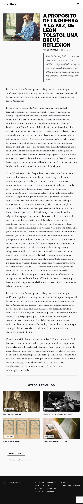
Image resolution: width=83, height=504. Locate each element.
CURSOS (38, 489)
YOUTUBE (51, 485)
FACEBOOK (51, 482)
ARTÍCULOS (39, 485)
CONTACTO (39, 492)
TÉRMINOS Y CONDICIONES (70, 485)
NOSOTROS (39, 482)
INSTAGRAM (51, 489)
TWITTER (50, 492)
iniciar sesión (16, 460)
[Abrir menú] (78, 4)
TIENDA (62, 482)
